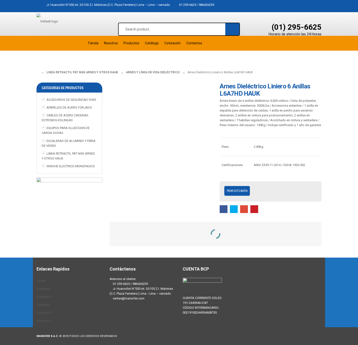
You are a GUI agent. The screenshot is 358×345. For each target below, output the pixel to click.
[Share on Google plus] (244, 209)
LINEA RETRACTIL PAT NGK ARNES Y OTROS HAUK (82, 72)
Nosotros (43, 288)
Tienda (41, 280)
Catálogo (43, 305)
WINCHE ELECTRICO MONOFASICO (71, 166)
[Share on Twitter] (234, 209)
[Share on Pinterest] (254, 209)
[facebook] (114, 317)
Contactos (44, 321)
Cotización (44, 313)
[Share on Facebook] (223, 209)
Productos (44, 296)
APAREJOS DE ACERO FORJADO (69, 107)
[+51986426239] (129, 317)
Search (232, 29)
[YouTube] (144, 317)
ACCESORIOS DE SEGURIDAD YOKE (71, 100)
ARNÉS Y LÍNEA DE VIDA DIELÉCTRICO (153, 72)
